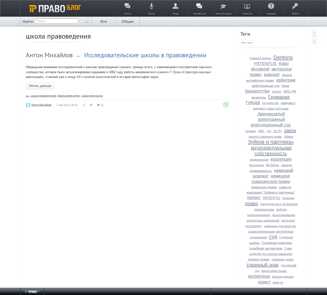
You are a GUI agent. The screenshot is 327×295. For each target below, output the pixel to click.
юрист (264, 282)
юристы (278, 282)
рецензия (288, 220)
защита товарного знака (265, 136)
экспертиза (259, 276)
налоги (286, 165)
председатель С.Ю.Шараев (279, 204)
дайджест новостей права (270, 108)
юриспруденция (283, 276)
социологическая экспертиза (270, 231)
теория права (258, 259)
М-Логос (272, 165)
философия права (274, 271)
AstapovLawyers (260, 58)
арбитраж (285, 80)
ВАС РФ (290, 91)
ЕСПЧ (278, 131)
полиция (288, 198)
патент (253, 197)
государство (270, 103)
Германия (279, 97)
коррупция (281, 159)
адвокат (272, 74)
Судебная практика (277, 243)
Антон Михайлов (49, 55)
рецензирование (258, 215)
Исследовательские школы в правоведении (145, 55)
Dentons (283, 57)
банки (285, 86)
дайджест (288, 103)
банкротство (257, 91)
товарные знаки (282, 259)
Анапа (287, 75)
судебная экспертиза (265, 248)
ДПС (261, 131)
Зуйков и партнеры (271, 142)
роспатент (254, 226)
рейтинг (281, 209)
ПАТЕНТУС (271, 198)
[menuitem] (104, 21)
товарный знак (262, 264)
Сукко (288, 248)
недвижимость (260, 171)
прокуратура (264, 209)
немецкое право (264, 187)
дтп (269, 131)
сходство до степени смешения (270, 254)
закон (290, 130)
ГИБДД (253, 102)
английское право (260, 80)
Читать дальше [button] (40, 86)
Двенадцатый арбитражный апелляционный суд (271, 119)
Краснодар (256, 165)
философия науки (69, 95)
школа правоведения (43, 95)
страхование (258, 237)
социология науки (92, 95)
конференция (259, 159)
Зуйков (288, 136)
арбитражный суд (265, 86)
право (251, 203)
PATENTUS (265, 63)
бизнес (277, 91)
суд (273, 237)
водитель (259, 97)
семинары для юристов (280, 226)
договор (250, 131)
